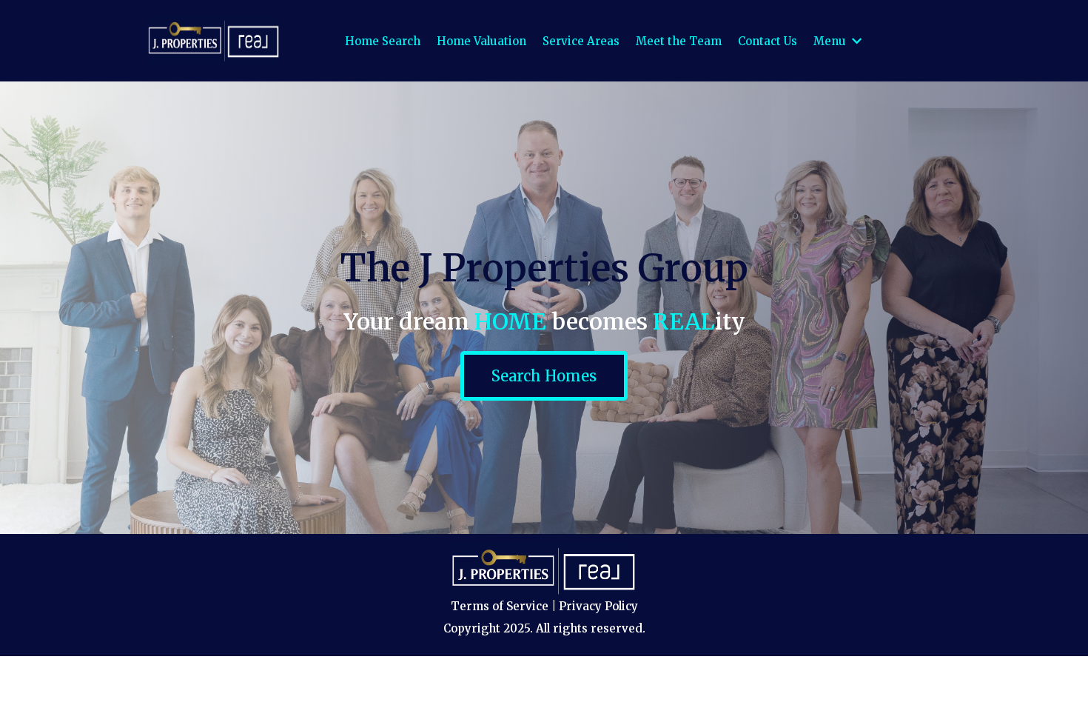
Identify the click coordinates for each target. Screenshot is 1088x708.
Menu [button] (831, 41)
